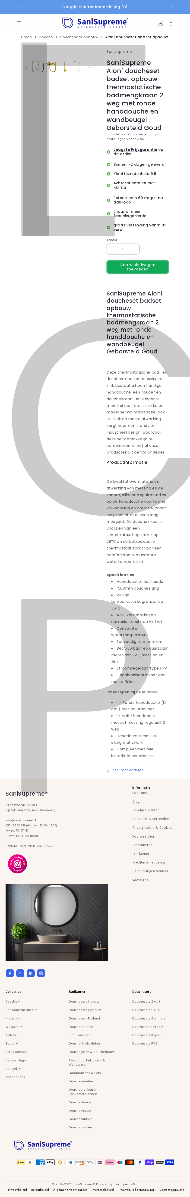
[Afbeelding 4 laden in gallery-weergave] (77, 66)
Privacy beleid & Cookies (152, 827)
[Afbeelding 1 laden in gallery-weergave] (37, 66)
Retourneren (142, 845)
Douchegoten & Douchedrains (92, 1052)
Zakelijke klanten (146, 810)
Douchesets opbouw (79, 37)
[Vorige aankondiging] (19, 7)
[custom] (20, 973)
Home (26, 37)
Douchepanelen (81, 1027)
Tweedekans (15, 1077)
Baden (11, 1043)
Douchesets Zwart (146, 1001)
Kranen (11, 1018)
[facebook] (10, 973)
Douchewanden (81, 1081)
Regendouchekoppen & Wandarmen (87, 1062)
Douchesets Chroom (147, 1027)
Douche (46, 37)
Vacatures (140, 880)
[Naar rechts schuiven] (90, 67)
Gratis (133, 134)
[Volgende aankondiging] (171, 7)
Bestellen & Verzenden (150, 818)
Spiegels (12, 1069)
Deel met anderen (128, 770)
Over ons (139, 793)
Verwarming (15, 1060)
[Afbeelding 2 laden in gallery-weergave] (51, 66)
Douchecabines (81, 1119)
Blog (136, 801)
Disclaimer (140, 853)
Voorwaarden (143, 836)
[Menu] (19, 23)
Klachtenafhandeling (148, 862)
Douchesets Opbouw (85, 1010)
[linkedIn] (30, 973)
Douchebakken (80, 1127)
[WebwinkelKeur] (17, 863)
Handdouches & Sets (85, 1073)
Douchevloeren (80, 1102)
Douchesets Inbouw (84, 1001)
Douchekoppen (80, 1110)
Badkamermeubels (20, 1010)
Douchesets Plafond (84, 1018)
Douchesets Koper (146, 1035)
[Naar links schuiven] (26, 67)
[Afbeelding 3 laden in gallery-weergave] (64, 66)
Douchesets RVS (144, 1043)
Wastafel (12, 1027)
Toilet (10, 1035)
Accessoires (15, 1052)
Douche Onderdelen (84, 1043)
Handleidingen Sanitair (150, 871)
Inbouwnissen (79, 1035)
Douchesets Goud (146, 1010)
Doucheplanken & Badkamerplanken (83, 1091)
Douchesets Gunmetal (149, 1018)
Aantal (112, 240)
